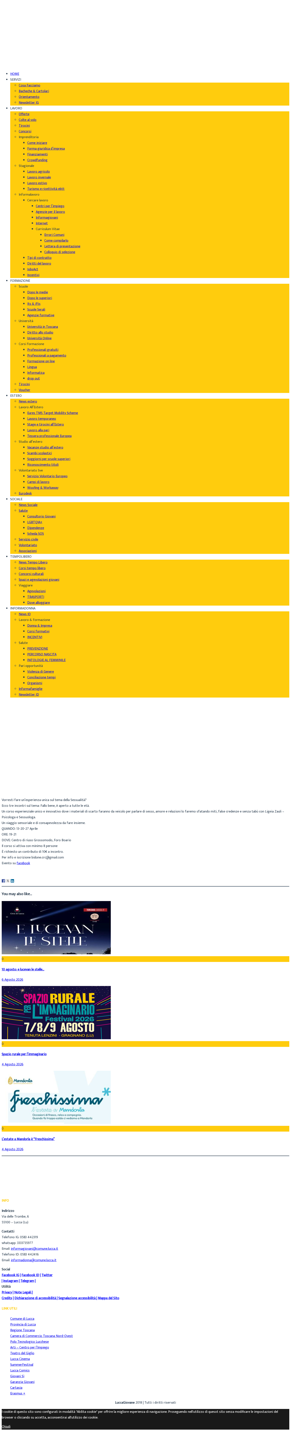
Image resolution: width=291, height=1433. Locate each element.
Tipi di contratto (39, 258)
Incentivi (33, 275)
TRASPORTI (35, 597)
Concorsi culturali (31, 574)
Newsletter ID (29, 695)
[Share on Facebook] (3, 881)
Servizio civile (28, 539)
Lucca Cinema (20, 1359)
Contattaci (18, 23)
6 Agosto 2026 (12, 980)
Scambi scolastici (39, 453)
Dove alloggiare (38, 603)
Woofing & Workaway (42, 488)
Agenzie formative (40, 315)
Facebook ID (30, 1275)
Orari (14, 18)
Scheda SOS (35, 534)
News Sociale (28, 505)
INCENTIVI (34, 637)
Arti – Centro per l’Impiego (29, 1347)
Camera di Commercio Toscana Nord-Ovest (41, 1336)
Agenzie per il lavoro (50, 212)
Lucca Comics (20, 1370)
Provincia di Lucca (23, 1324)
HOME (14, 74)
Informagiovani (47, 218)
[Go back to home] (14, 59)
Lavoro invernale (39, 177)
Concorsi (25, 131)
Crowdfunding (37, 160)
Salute (23, 511)
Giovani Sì (17, 1376)
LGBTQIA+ (34, 522)
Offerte (24, 114)
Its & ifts (33, 304)
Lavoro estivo (37, 183)
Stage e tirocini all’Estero (45, 424)
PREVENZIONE (37, 649)
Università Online (39, 338)
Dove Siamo (18, 12)
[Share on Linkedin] (12, 881)
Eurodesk (25, 493)
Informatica (36, 373)
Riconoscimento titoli (43, 465)
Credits (7, 1298)
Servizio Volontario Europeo (47, 476)
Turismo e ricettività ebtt (46, 189)
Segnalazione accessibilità (77, 1298)
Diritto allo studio (40, 332)
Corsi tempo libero (32, 568)
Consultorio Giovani (41, 516)
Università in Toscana (42, 327)
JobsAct (32, 269)
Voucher (24, 390)
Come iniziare (37, 143)
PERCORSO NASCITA (41, 654)
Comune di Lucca (22, 1319)
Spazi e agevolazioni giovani (39, 580)
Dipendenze (35, 528)
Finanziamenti (37, 154)
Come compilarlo (56, 241)
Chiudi (6, 1427)
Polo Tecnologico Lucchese (29, 1342)
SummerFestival (21, 1365)
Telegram (27, 1281)
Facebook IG (10, 1275)
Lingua (32, 367)
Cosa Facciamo (29, 85)
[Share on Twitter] (8, 881)
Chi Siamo (17, 6)
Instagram (10, 1281)
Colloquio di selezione (59, 252)
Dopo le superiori (39, 298)
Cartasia (16, 1388)
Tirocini (24, 126)
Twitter (47, 1275)
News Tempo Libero (33, 562)
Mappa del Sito (108, 1298)
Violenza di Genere (40, 672)
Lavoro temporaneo (41, 419)
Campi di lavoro (38, 482)
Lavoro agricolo (38, 172)
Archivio (16, 785)
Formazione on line (41, 361)
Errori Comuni (54, 235)
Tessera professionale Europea (49, 436)
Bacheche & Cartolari (34, 91)
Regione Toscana (22, 1330)
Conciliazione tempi (41, 677)
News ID (25, 614)
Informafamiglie (30, 689)
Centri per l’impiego (50, 206)
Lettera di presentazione (62, 246)
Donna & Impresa (39, 626)
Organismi (34, 683)
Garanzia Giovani (22, 1382)
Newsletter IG (29, 103)
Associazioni (28, 551)
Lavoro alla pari (38, 430)
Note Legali (22, 1292)
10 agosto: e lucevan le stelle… (23, 969)
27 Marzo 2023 (21, 791)
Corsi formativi (38, 631)
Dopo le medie (37, 292)
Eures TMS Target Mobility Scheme (52, 413)
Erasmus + (17, 1393)
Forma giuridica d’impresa (46, 149)
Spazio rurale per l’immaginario (24, 1054)
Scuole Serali (36, 309)
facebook (23, 863)
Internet (42, 223)
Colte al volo (27, 120)
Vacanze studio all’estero (45, 447)
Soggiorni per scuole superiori (48, 459)
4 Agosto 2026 (12, 1064)
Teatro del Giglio (22, 1353)
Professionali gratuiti (42, 350)
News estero (28, 401)
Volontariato (28, 545)
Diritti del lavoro (39, 264)
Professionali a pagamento (46, 355)
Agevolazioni (36, 591)
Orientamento (29, 97)
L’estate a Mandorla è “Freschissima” (28, 1139)
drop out (33, 378)
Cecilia (14, 779)
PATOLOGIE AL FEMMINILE (46, 660)
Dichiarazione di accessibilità (35, 1298)
